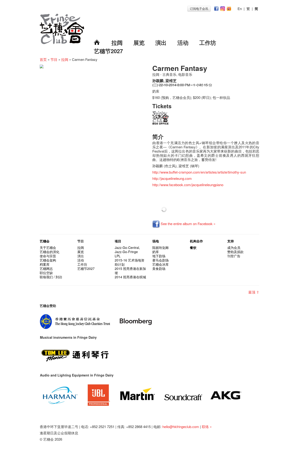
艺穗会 (45, 241)
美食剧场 (158, 268)
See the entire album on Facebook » (187, 223)
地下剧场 (158, 256)
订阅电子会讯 (199, 8)
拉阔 (117, 42)
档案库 (45, 264)
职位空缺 (46, 272)
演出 (161, 42)
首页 (43, 59)
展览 (139, 42)
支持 (230, 241)
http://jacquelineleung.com (172, 178)
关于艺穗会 (48, 247)
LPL (118, 256)
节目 (53, 59)
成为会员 (233, 247)
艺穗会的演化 (49, 251)
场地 (155, 241)
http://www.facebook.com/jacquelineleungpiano (187, 184)
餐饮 (193, 247)
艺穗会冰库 (160, 264)
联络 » (207, 426)
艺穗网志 (46, 268)
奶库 (155, 251)
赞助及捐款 (235, 251)
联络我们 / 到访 (51, 277)
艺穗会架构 (48, 260)
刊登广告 (233, 256)
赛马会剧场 (160, 260)
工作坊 (207, 42)
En (240, 8)
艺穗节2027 (108, 51)
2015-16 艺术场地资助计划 (129, 262)
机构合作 (196, 241)
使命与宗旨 (48, 256)
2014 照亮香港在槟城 (130, 277)
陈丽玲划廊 (160, 247)
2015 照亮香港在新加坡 (130, 270)
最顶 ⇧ (253, 291)
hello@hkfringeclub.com (180, 426)
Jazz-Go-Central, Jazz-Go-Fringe (127, 249)
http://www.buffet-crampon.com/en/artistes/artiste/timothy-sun (199, 172)
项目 (118, 241)
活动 (183, 42)
